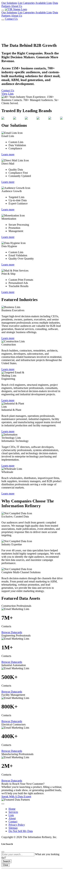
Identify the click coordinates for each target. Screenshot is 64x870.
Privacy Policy (17, 824)
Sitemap (13, 827)
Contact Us (11, 18)
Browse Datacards (11, 632)
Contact (13, 821)
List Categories (26, 2)
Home (12, 808)
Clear (5, 865)
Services (13, 812)
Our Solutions (9, 2)
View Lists (7, 93)
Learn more (7, 154)
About (12, 818)
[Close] (2, 851)
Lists (11, 815)
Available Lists (43, 2)
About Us (16, 6)
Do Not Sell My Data (21, 831)
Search (6, 861)
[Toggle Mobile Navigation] (2, 10)
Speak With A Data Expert (16, 796)
